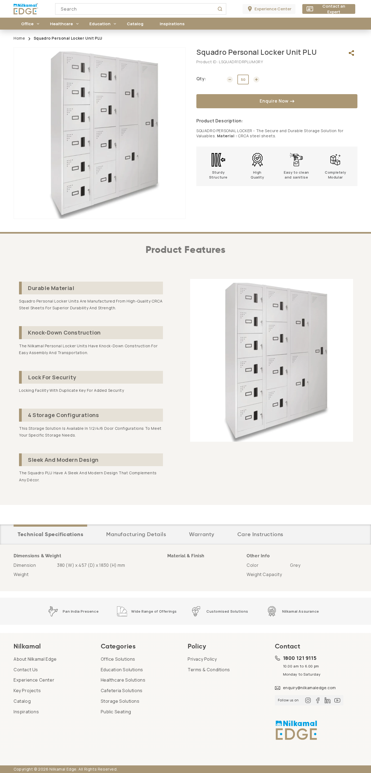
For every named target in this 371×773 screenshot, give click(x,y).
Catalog (22, 701)
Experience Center (34, 680)
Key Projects (27, 691)
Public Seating (116, 712)
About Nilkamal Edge (35, 659)
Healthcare (61, 24)
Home (19, 38)
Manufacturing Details (136, 534)
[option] (99, 133)
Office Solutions (118, 659)
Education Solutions (122, 670)
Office (27, 24)
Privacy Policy (202, 659)
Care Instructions (260, 534)
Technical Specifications (50, 534)
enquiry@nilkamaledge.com (309, 687)
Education (100, 24)
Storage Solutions (120, 701)
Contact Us (26, 670)
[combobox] (140, 9)
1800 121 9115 (300, 658)
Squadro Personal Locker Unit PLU (68, 38)
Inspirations (26, 712)
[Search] (220, 9)
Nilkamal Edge (63, 769)
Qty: (201, 79)
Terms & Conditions (209, 670)
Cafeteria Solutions (122, 691)
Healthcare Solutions (123, 680)
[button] (27, 24)
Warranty (201, 534)
